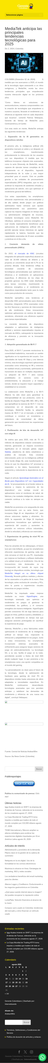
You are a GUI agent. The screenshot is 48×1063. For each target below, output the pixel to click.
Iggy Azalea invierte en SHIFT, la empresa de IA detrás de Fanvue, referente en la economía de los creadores (24, 810)
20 (16, 982)
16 (26, 979)
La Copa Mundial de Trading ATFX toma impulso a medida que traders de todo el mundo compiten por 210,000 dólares (21, 820)
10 (7, 979)
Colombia (19, 49)
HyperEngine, (32, 596)
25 (10, 986)
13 (16, 979)
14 (20, 979)
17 (7, 982)
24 (7, 986)
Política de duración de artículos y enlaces (24, 1037)
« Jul (7, 994)
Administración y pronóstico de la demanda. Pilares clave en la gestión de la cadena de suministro (22, 853)
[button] (42, 1057)
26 (13, 986)
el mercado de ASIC (24, 253)
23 (26, 982)
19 (13, 982)
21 (20, 982)
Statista (8, 452)
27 (16, 986)
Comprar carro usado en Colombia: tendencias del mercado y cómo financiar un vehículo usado (24, 911)
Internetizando (11, 1004)
